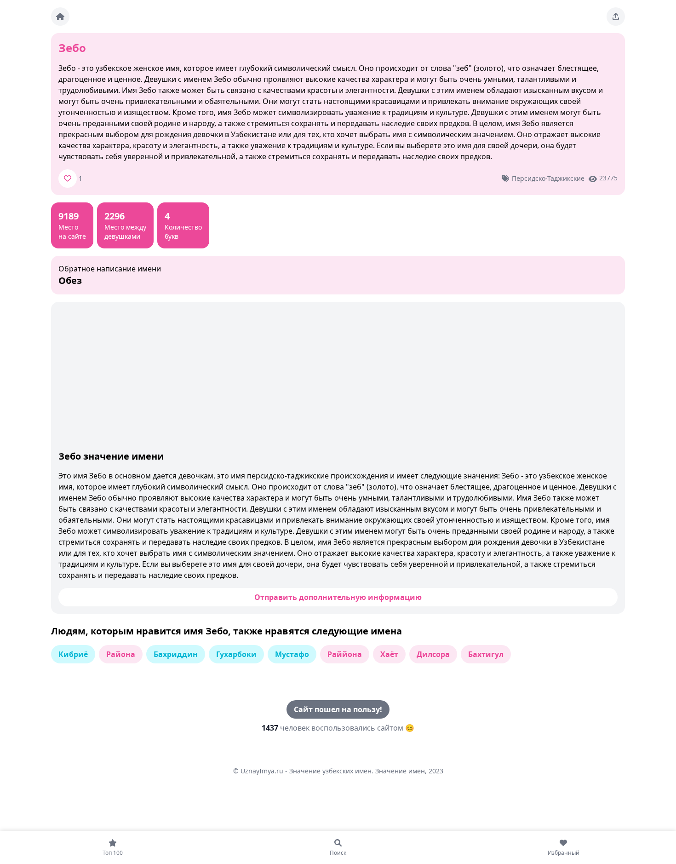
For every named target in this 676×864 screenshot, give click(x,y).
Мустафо (292, 654)
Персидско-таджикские (548, 178)
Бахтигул (486, 654)
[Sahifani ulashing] (616, 16)
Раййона (344, 654)
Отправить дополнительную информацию (338, 597)
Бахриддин (176, 654)
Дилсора (433, 654)
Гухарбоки (236, 654)
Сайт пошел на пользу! (338, 709)
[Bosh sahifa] (60, 16)
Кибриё (73, 654)
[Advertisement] (338, 378)
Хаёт (389, 654)
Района (120, 654)
